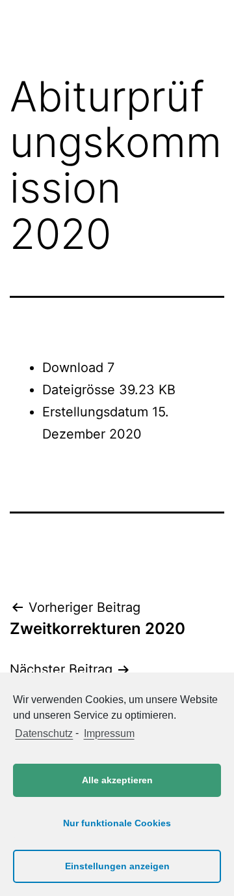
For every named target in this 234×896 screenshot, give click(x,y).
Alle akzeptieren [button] (117, 780)
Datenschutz (44, 733)
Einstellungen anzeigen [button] (117, 866)
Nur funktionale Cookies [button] (117, 823)
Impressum (109, 733)
